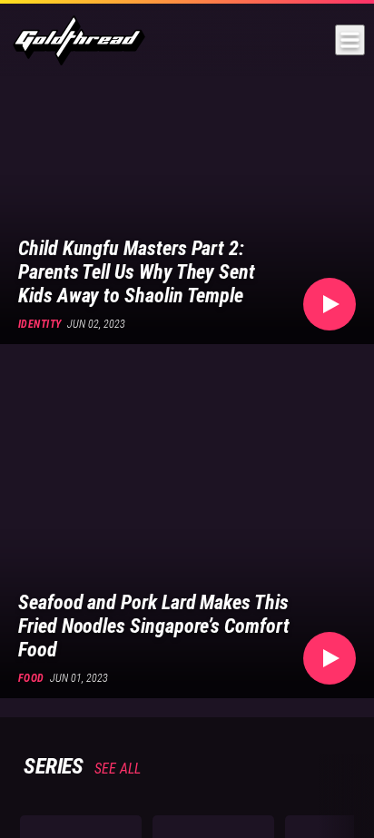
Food (31, 678)
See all (115, 768)
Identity (40, 324)
